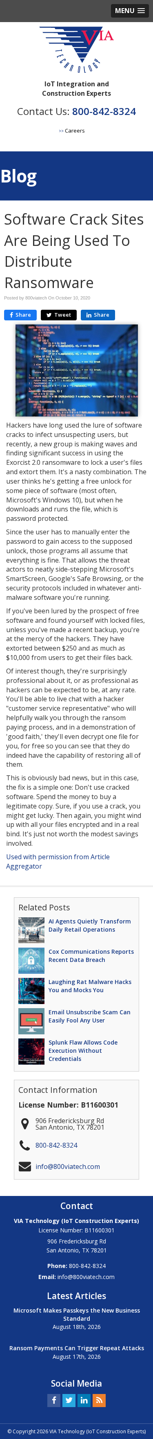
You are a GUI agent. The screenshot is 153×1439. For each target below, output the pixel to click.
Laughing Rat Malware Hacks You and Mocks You (90, 986)
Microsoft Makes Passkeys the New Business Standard (76, 1314)
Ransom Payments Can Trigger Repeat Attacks (76, 1348)
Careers (75, 130)
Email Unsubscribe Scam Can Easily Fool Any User (90, 1016)
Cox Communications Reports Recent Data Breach (91, 956)
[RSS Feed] (99, 1400)
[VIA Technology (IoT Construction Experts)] (76, 51)
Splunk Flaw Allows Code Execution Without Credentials (83, 1050)
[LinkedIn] (84, 1400)
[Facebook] (53, 1400)
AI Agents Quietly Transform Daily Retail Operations (90, 925)
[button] (130, 11)
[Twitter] (68, 1400)
